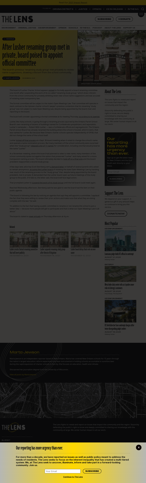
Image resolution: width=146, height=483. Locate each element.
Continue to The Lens (73, 477)
